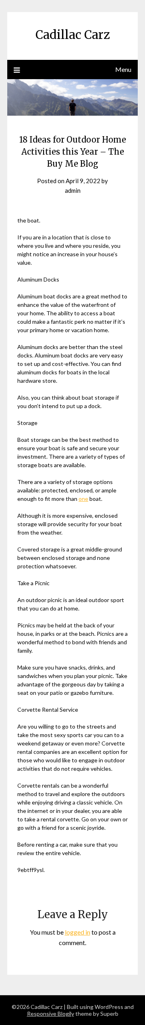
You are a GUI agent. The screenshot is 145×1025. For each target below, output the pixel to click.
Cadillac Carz (72, 34)
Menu (123, 69)
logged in (77, 932)
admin (73, 190)
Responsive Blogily (50, 1013)
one (83, 498)
